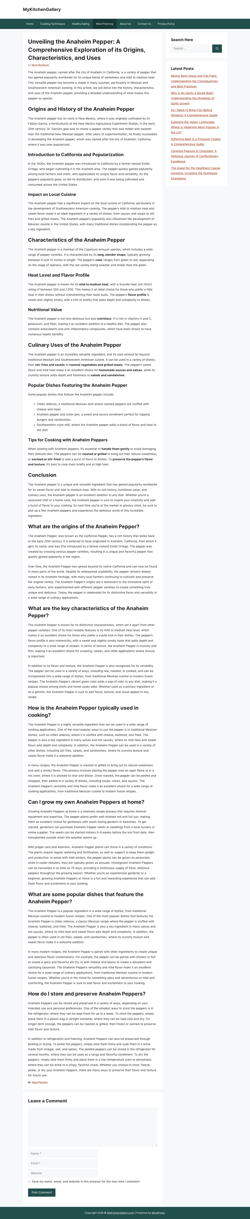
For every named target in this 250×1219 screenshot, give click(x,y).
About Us (125, 23)
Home (30, 23)
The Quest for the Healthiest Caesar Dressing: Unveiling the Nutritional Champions (195, 173)
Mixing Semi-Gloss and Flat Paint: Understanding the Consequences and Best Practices (194, 81)
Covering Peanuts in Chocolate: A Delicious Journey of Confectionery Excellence (194, 156)
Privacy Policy (166, 23)
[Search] (217, 48)
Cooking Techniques (52, 23)
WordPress (158, 1212)
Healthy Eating (80, 23)
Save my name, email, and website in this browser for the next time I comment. (86, 1181)
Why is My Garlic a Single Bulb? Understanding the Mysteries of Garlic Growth (192, 98)
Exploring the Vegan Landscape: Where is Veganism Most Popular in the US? (195, 127)
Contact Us (144, 23)
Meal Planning (104, 23)
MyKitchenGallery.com (120, 1212)
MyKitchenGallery (42, 9)
